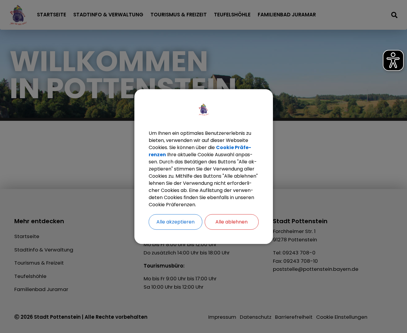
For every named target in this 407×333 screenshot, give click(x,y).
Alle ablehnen (231, 221)
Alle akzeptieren (175, 221)
